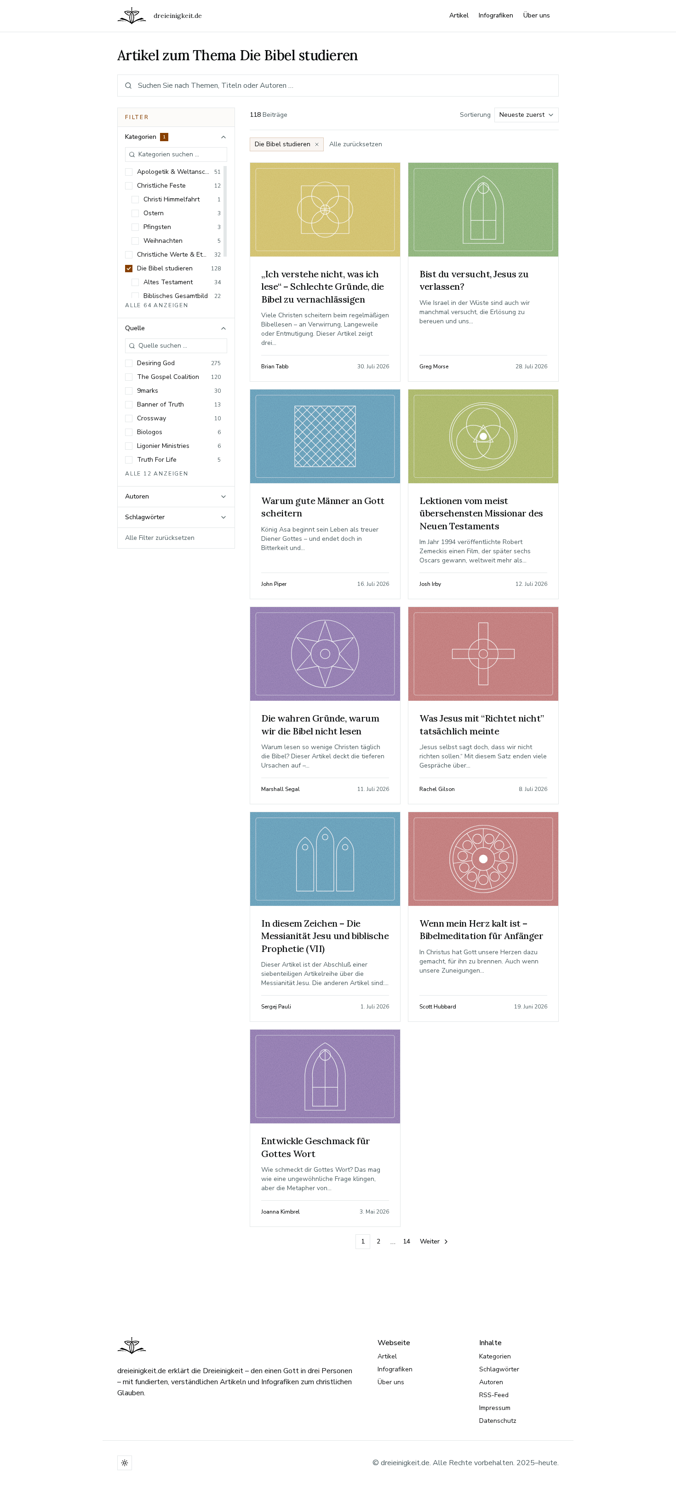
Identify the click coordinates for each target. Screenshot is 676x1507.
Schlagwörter (499, 1369)
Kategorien (495, 1356)
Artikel (459, 15)
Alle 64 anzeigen (157, 305)
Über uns (536, 15)
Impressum (494, 1408)
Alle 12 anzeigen (157, 473)
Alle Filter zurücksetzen (160, 537)
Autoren (491, 1382)
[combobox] (526, 115)
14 (406, 1241)
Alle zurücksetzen (355, 144)
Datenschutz (497, 1420)
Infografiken (496, 15)
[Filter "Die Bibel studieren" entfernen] (317, 144)
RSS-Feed (494, 1395)
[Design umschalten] (124, 1462)
